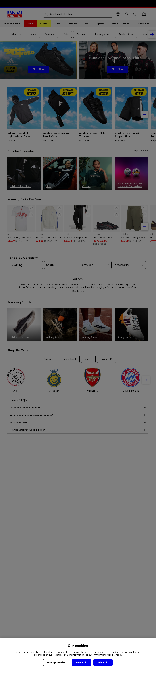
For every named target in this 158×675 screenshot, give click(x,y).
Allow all (103, 662)
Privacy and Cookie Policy (107, 654)
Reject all (81, 662)
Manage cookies (56, 662)
